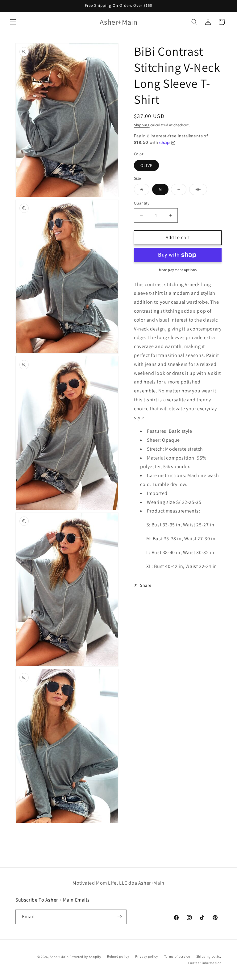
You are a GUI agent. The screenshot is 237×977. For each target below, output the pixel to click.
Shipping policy (209, 956)
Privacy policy (146, 956)
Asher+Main (59, 957)
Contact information (205, 963)
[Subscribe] (119, 917)
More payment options (178, 269)
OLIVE (146, 165)
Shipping (142, 125)
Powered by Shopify (85, 957)
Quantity (141, 203)
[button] (13, 22)
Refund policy (118, 956)
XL (201, 190)
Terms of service (177, 956)
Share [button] (146, 585)
